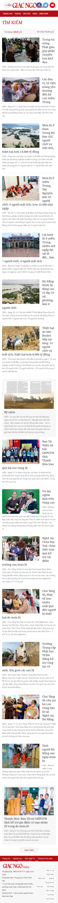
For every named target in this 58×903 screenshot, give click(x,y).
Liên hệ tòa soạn (8, 861)
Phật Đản (40, 887)
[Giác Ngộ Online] (18, 866)
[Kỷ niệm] (29, 395)
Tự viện (34, 20)
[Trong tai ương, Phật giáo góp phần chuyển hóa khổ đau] (20, 50)
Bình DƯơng (50, 899)
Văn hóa (26, 14)
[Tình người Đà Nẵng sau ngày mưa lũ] (20, 756)
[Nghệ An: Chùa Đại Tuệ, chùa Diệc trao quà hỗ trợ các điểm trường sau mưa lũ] (20, 548)
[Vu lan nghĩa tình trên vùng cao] (20, 501)
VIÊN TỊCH (41, 878)
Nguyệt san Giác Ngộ (12, 26)
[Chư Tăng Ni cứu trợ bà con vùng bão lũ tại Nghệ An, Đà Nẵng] (20, 707)
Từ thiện (35, 26)
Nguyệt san (17, 858)
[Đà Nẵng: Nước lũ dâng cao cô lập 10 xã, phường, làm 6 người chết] (20, 291)
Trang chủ (7, 14)
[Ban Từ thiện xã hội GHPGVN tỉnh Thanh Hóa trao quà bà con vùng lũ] (20, 452)
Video (35, 14)
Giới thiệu (50, 895)
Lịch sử (27, 26)
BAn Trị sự (50, 870)
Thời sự (17, 14)
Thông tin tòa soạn (45, 858)
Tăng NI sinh (49, 883)
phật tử (51, 878)
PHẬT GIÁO (50, 874)
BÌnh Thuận (50, 891)
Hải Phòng (50, 887)
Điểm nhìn (43, 14)
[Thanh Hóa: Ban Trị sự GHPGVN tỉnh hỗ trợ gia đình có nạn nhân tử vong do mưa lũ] (29, 801)
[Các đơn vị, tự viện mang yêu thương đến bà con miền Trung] (20, 89)
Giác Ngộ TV (30, 858)
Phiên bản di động (25, 861)
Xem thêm (29, 850)
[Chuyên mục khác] (53, 26)
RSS (36, 861)
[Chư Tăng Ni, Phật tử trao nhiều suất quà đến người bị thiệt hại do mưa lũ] (20, 601)
